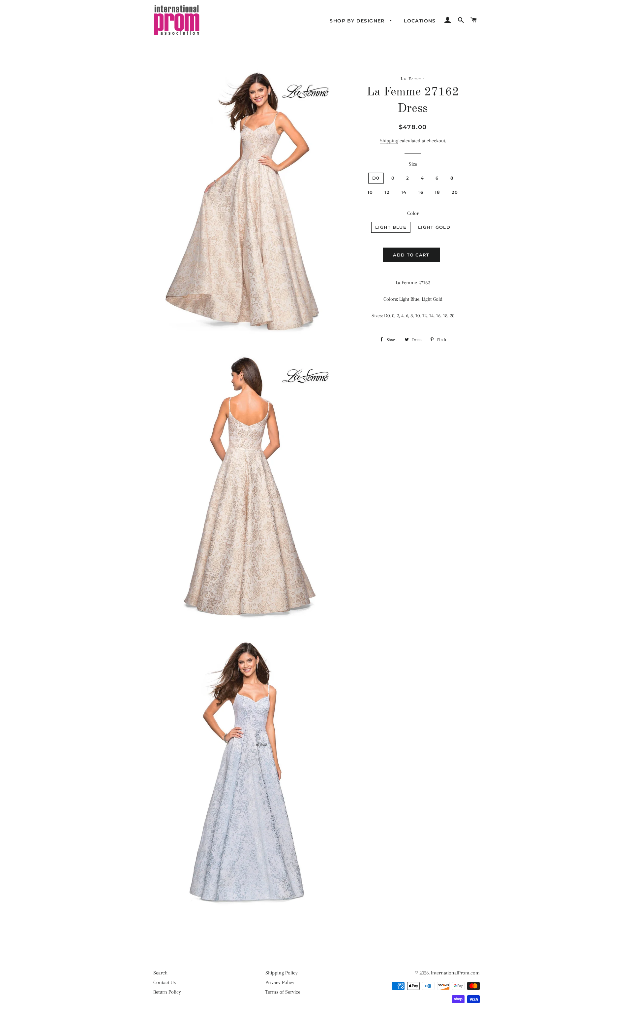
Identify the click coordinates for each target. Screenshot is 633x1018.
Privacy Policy (279, 982)
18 (437, 192)
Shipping (389, 141)
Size (413, 164)
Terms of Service (282, 992)
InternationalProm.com (455, 973)
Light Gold (434, 227)
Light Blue (391, 227)
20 (455, 192)
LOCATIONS (420, 21)
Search (160, 973)
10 (370, 192)
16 (420, 192)
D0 (376, 178)
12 (387, 192)
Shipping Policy (281, 973)
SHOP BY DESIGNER (358, 21)
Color (413, 213)
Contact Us (164, 982)
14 (404, 192)
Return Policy (167, 992)
